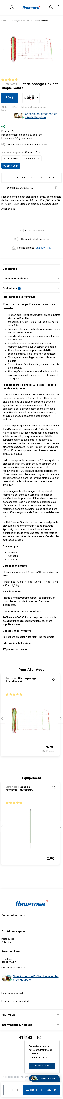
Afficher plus (8, 208)
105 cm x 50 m (32, 158)
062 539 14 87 (43, 247)
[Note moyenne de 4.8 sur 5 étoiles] (11, 80)
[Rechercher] (50, 7)
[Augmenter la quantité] (17, 1090)
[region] (31, 51)
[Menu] (5, 7)
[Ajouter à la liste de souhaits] (53, 679)
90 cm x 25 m (10, 165)
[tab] (31, 268)
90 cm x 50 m (10, 158)
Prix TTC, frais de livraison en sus (30, 107)
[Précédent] (3, 49)
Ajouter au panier (41, 1090)
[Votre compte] (12, 7)
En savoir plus (42, 1065)
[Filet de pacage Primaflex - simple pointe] (30, 721)
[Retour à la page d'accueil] (31, 7)
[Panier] (57, 7)
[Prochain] (59, 49)
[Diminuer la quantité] (6, 1090)
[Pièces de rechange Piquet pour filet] (30, 829)
